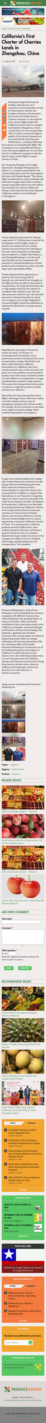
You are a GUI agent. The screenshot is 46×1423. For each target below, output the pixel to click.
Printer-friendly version (4, 125)
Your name (7, 918)
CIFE (6, 1210)
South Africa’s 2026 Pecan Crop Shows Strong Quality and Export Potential (23, 1167)
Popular (31, 1123)
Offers (13, 1286)
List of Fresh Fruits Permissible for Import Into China (18, 1366)
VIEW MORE (23, 1190)
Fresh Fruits (15, 28)
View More (23, 1320)
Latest (12, 1123)
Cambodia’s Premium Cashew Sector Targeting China (22, 1131)
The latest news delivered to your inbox (22, 1335)
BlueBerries (13, 1306)
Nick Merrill (23, 1416)
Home (4, 28)
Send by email (4, 130)
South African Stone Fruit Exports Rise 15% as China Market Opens (22, 842)
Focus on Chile (23, 1246)
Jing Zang (25, 61)
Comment (7, 927)
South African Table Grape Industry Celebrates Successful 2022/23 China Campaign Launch (19, 1110)
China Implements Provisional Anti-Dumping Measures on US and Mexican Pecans (25, 1153)
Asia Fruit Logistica (13, 1220)
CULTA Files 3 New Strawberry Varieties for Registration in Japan (24, 1142)
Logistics (14, 764)
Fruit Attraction (11, 1231)
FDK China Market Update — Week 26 (19, 871)
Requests (31, 1286)
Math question (9, 950)
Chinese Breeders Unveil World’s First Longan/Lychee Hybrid (19, 1077)
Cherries (27, 28)
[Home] (26, 3)
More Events (23, 1236)
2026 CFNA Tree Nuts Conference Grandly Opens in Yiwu (24, 1179)
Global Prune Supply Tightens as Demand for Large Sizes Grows (23, 1269)
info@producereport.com (15, 1400)
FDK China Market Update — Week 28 (19, 811)
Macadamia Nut (15, 1313)
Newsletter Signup (33, 1400)
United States (18, 769)
